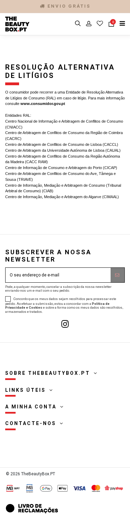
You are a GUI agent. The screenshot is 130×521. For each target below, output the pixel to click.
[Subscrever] (117, 275)
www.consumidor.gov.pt (42, 103)
